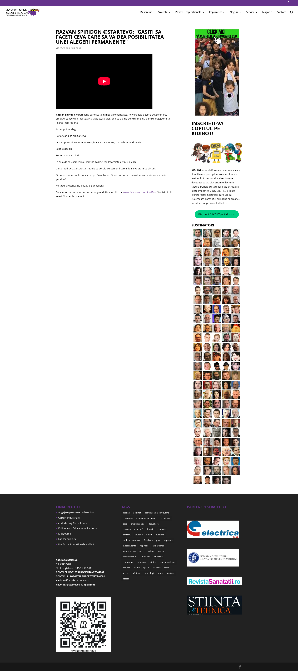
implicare (168, 540)
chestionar (128, 518)
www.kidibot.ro (218, 203)
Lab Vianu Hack (67, 539)
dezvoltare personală (133, 529)
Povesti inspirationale (188, 12)
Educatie (139, 534)
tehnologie (150, 573)
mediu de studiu (130, 556)
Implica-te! (215, 12)
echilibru (127, 534)
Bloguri (234, 12)
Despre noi (146, 12)
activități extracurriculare (157, 512)
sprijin (146, 567)
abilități (126, 512)
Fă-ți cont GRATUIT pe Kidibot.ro (216, 214)
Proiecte (162, 12)
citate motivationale (145, 518)
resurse (126, 567)
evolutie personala (132, 540)
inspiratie (144, 545)
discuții (150, 529)
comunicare (164, 518)
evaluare (160, 534)
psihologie (142, 562)
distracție (161, 529)
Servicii (250, 12)
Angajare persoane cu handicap (76, 512)
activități (137, 512)
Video (59, 48)
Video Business (72, 48)
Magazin (267, 12)
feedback (148, 540)
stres (166, 567)
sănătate (137, 573)
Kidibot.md (64, 533)
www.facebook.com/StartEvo (139, 192)
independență (129, 545)
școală (126, 578)
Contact (281, 12)
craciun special (138, 523)
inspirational (158, 545)
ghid (158, 540)
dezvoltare (153, 523)
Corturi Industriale (69, 517)
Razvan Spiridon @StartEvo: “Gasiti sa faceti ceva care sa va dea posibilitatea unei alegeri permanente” (110, 36)
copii (125, 523)
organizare (128, 562)
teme (160, 573)
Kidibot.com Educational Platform (77, 528)
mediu (161, 551)
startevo (157, 567)
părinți (153, 562)
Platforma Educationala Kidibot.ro (77, 544)
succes (126, 573)
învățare (171, 573)
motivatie (146, 556)
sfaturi (137, 567)
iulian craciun (129, 551)
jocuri (141, 551)
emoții (149, 534)
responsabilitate (167, 562)
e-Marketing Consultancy (72, 523)
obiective (158, 556)
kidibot (151, 551)
